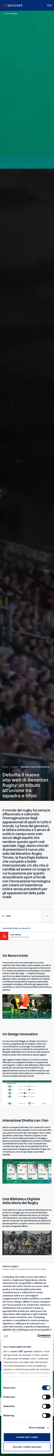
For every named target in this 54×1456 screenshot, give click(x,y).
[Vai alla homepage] (12, 5)
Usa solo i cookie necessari (27, 1447)
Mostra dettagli (37, 1427)
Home (5, 767)
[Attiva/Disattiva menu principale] (49, 5)
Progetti (14, 767)
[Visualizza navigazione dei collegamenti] (47, 916)
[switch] (46, 1397)
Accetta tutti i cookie (27, 1437)
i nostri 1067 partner (21, 1351)
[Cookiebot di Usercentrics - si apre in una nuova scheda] (38, 1336)
